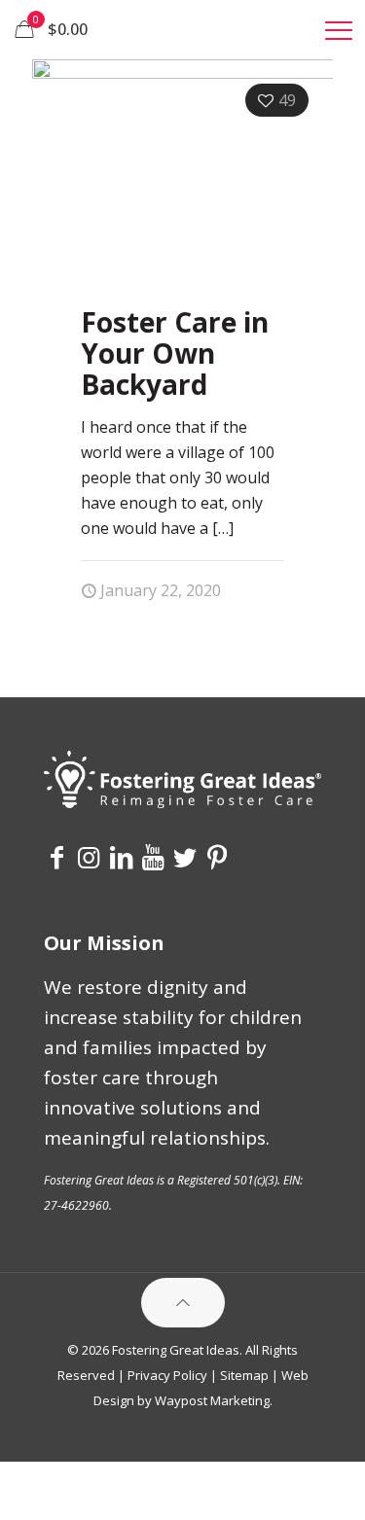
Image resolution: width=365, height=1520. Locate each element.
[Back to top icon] (183, 1302)
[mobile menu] (338, 29)
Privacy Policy (167, 1375)
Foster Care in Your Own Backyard (175, 353)
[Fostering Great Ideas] (182, 29)
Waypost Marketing (212, 1400)
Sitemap (244, 1375)
